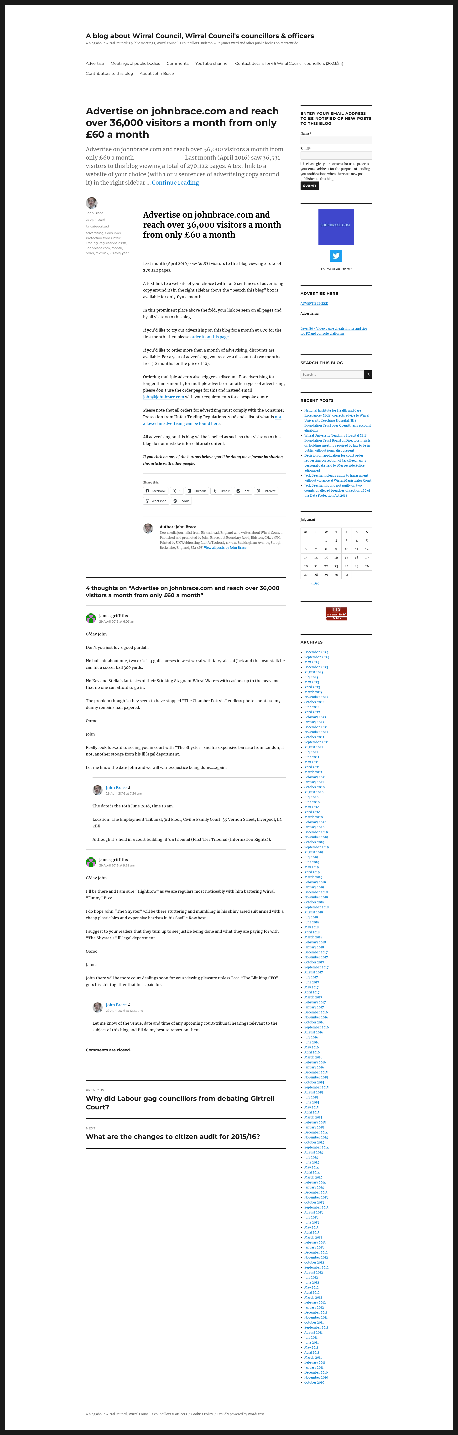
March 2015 (313, 1117)
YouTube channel (212, 63)
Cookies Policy (202, 1414)
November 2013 (316, 1197)
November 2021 (316, 732)
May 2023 (311, 682)
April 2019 (312, 872)
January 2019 (314, 887)
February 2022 (315, 717)
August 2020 (313, 792)
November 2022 (316, 697)
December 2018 (316, 892)
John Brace (94, 213)
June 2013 (311, 1222)
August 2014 (313, 1152)
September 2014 (316, 1147)
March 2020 (313, 817)
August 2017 (313, 972)
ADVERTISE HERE (314, 304)
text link (102, 253)
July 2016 (311, 1037)
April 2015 (312, 1112)
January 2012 (314, 1307)
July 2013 (311, 1217)
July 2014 (311, 1157)
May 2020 (311, 807)
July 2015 (311, 1097)
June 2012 (311, 1282)
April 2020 (312, 812)
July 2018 (311, 917)
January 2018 (314, 947)
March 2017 (313, 997)
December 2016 (316, 1012)
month (116, 248)
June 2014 (311, 1162)
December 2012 (316, 1252)
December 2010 (316, 1372)
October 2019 (314, 842)
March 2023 (313, 692)
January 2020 (314, 827)
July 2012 (311, 1277)
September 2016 (316, 1027)
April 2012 (312, 1292)
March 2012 (313, 1297)
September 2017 (316, 967)
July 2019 (311, 857)
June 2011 (311, 1342)
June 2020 (312, 802)
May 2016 (311, 1047)
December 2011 (315, 1312)
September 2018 (316, 907)
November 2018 (316, 897)
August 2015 (313, 1092)
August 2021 (313, 747)
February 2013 (315, 1242)
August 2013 (313, 1212)
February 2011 (314, 1362)
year (125, 253)
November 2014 (316, 1137)
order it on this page (209, 336)
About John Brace (157, 73)
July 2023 (311, 677)
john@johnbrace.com (163, 396)
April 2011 (311, 1352)
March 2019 (313, 877)
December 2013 (316, 1192)
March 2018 (313, 937)
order (90, 253)
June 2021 (311, 757)
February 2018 (315, 942)
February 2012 (315, 1302)
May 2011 (311, 1347)
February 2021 (315, 777)
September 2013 (316, 1207)
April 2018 (312, 932)
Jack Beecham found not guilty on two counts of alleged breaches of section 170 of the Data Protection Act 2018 (337, 490)
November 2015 (316, 1077)
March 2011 (313, 1357)
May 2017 (311, 987)
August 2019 (313, 852)
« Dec (315, 583)
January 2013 (314, 1247)
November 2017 (316, 957)
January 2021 (314, 782)
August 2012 (313, 1272)
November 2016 (316, 1017)
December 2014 (316, 1132)
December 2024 (316, 652)
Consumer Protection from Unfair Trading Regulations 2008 (106, 238)
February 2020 (315, 822)
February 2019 (315, 882)
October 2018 (314, 902)
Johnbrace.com (98, 248)
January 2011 (313, 1367)
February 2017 (315, 1002)
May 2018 (311, 927)
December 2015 (316, 1072)
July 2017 (311, 977)
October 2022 (314, 702)
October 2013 (314, 1202)
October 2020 (314, 787)
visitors (115, 253)
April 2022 (312, 712)
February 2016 (315, 1062)
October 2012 (314, 1262)
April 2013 (311, 1232)
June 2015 (311, 1102)
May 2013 (311, 1227)
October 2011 (314, 1322)
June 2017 (311, 982)
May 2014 (311, 1167)
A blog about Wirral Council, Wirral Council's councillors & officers (200, 36)
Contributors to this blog (109, 73)
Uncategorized (97, 226)
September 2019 (316, 847)
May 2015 (311, 1107)
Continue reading (175, 182)
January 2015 (314, 1127)
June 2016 (311, 1042)
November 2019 (316, 837)
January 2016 (314, 1067)
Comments (178, 63)
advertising (95, 233)
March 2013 (313, 1237)
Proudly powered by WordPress (241, 1414)
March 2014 (313, 1177)
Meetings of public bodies (135, 63)
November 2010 (316, 1377)
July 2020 (311, 797)
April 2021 (312, 767)
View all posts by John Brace (225, 548)
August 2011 (313, 1332)
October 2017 (314, 962)
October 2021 (314, 737)
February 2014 (315, 1182)
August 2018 (313, 912)
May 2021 (311, 762)
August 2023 (313, 672)
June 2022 (312, 707)
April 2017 (312, 992)
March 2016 (313, 1057)
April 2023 (312, 687)
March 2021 (313, 772)
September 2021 (316, 742)
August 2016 (313, 1032)
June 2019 (311, 862)
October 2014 (314, 1142)
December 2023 (316, 667)
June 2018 (311, 922)
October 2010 (314, 1382)
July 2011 (310, 1337)
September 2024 (316, 657)
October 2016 (314, 1022)
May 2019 (311, 867)
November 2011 (316, 1317)
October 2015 (314, 1082)
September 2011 (316, 1327)
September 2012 (316, 1267)
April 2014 (312, 1172)
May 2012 (311, 1287)
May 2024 (311, 662)
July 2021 (311, 752)
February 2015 (315, 1122)
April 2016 (312, 1052)
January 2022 (314, 722)
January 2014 (314, 1187)
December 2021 (316, 727)
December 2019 (316, 832)
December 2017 (316, 952)
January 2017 (314, 1007)
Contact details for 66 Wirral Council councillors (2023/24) (289, 63)
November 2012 (316, 1257)
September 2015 (316, 1087)
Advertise (95, 63)
